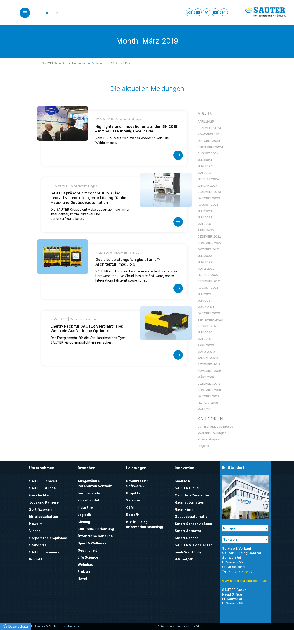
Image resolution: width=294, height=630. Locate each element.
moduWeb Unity (188, 552)
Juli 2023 (205, 211)
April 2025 (206, 121)
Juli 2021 (204, 294)
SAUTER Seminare (44, 552)
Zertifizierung (40, 509)
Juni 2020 (205, 332)
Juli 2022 (205, 256)
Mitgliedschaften (43, 516)
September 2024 (210, 147)
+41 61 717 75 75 (240, 571)
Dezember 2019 (209, 364)
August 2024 (208, 153)
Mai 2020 (204, 339)
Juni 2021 (205, 300)
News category (209, 439)
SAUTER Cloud (187, 488)
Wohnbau (85, 564)
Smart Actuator (188, 531)
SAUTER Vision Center (193, 545)
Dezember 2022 (209, 236)
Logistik (84, 515)
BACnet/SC (184, 559)
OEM (130, 507)
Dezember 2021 (209, 281)
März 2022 (206, 268)
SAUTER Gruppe (42, 488)
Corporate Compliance (48, 538)
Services (133, 500)
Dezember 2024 (209, 128)
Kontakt (35, 559)
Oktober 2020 (209, 313)
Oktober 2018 (208, 396)
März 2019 (206, 377)
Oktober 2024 (209, 141)
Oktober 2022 (209, 249)
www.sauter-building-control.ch (245, 580)
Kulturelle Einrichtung (96, 529)
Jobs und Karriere (44, 502)
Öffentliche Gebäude (95, 536)
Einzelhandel (88, 500)
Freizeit (84, 572)
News (34, 524)
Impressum (184, 626)
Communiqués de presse (215, 426)
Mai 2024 (204, 172)
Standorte (37, 545)
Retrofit (133, 515)
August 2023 (208, 204)
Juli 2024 (205, 160)
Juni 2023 (205, 217)
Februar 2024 (208, 179)
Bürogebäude (89, 493)
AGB (197, 626)
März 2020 (206, 351)
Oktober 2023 (209, 198)
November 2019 (209, 370)
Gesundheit (87, 550)
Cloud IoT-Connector (192, 495)
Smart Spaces (187, 538)
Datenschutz (166, 626)
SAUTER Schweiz (43, 481)
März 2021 (206, 307)
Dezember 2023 (209, 191)
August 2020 (208, 326)
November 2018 (209, 390)
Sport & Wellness (92, 543)
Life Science (88, 557)
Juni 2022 (205, 262)
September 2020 (210, 319)
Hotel (82, 579)
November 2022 (210, 243)
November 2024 (210, 134)
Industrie (85, 507)
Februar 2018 (208, 402)
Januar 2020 (208, 358)
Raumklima (184, 509)
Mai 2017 (204, 409)
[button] (15, 626)
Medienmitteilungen (129, 119)
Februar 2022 (208, 275)
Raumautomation (189, 502)
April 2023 (206, 230)
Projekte (204, 446)
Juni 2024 (205, 166)
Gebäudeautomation (192, 516)
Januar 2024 (208, 185)
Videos (35, 531)
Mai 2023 (204, 224)
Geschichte (39, 495)
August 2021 (208, 287)
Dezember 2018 (209, 383)
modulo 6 (182, 481)
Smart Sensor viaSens (193, 524)
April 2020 (206, 345)
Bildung (84, 522)
